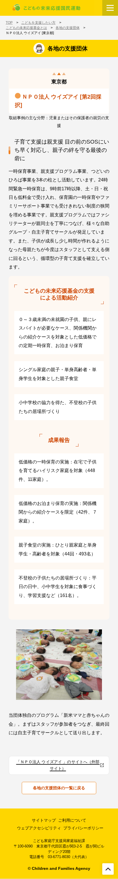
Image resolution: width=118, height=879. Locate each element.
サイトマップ (44, 820)
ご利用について (72, 820)
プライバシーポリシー (83, 828)
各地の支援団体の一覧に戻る (59, 788)
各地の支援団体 (68, 28)
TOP (9, 23)
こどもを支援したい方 (38, 23)
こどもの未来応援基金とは (26, 28)
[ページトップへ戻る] (108, 869)
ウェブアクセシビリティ (39, 828)
